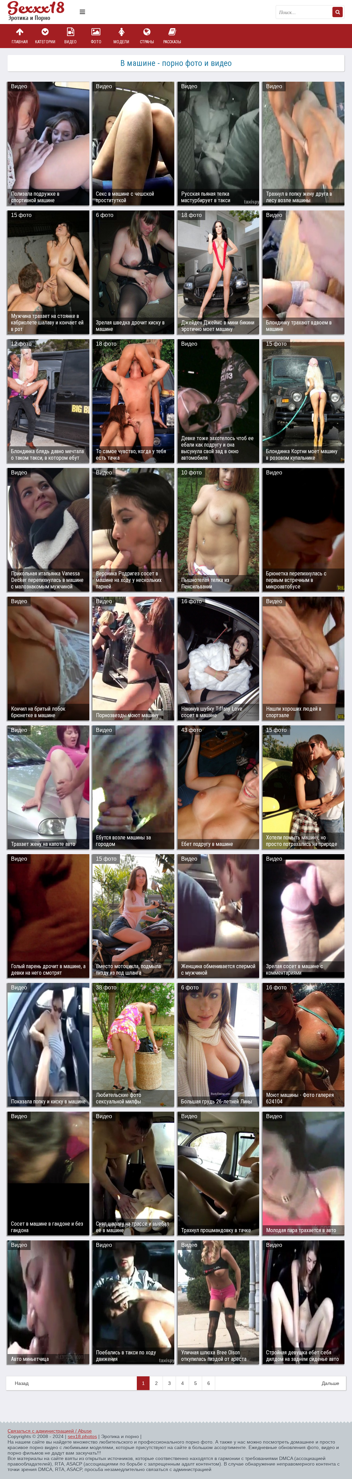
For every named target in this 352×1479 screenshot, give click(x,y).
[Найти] (337, 12)
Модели (121, 41)
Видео (70, 41)
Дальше (330, 1383)
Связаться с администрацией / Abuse (50, 1431)
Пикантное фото (42, 12)
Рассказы (172, 41)
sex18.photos (82, 1436)
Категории (45, 41)
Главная (20, 41)
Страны (147, 41)
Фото (96, 41)
